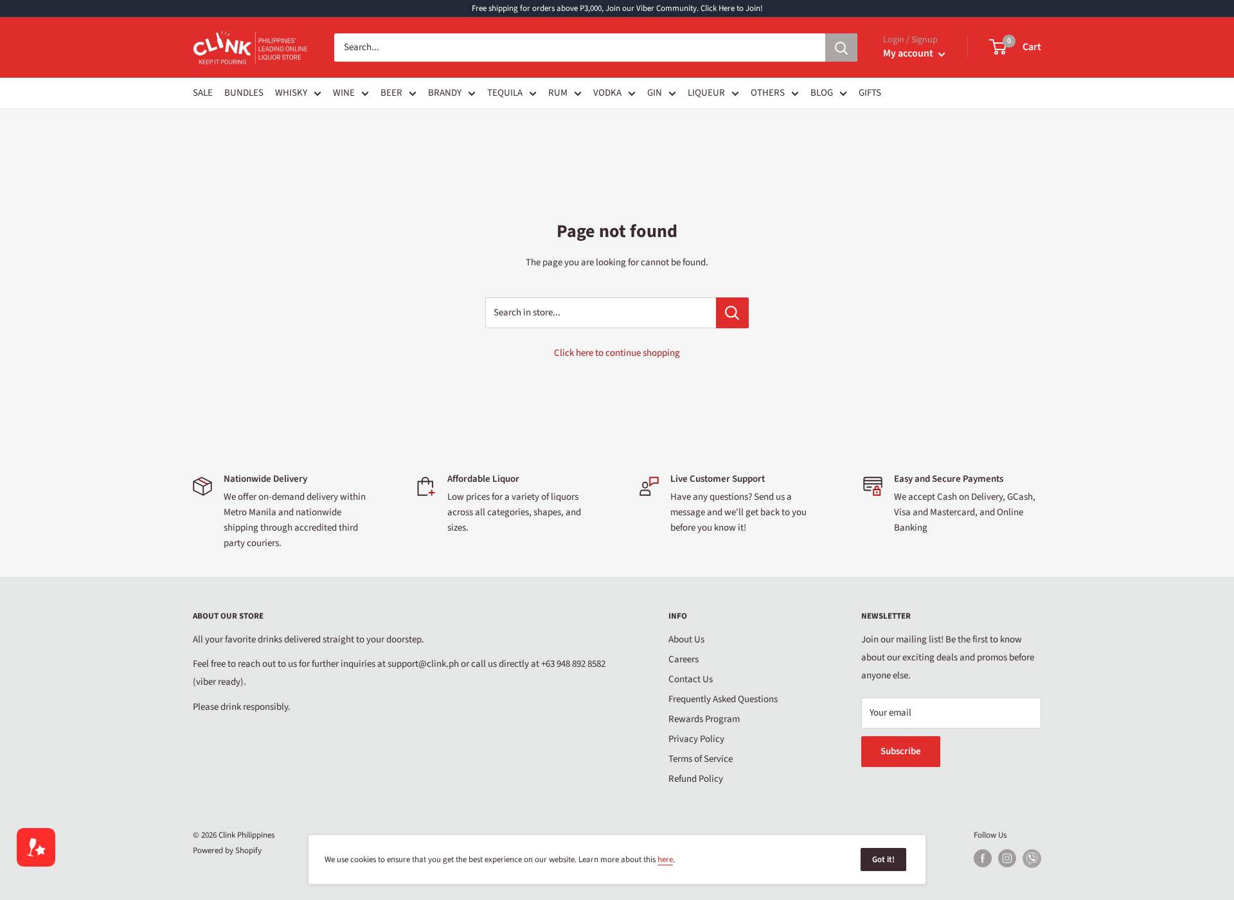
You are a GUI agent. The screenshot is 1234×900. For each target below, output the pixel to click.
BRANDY (444, 93)
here (665, 859)
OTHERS (768, 93)
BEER (391, 93)
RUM (558, 93)
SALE (203, 93)
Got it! (883, 859)
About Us (686, 639)
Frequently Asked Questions (723, 699)
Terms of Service (700, 759)
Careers (683, 659)
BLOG (821, 93)
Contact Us (690, 679)
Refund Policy (695, 779)
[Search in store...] (732, 312)
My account (909, 53)
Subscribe (901, 751)
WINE (344, 93)
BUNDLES (244, 93)
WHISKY (291, 93)
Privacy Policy (696, 739)
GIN (654, 93)
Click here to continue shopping (617, 353)
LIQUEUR (706, 93)
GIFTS (870, 93)
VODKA (607, 93)
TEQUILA (505, 93)
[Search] (841, 47)
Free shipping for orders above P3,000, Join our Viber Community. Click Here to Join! (617, 8)
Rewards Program (704, 719)
